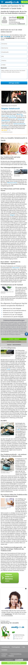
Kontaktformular (8, 614)
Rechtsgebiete (16, 647)
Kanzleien (4, 650)
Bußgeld (12, 215)
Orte (24, 647)
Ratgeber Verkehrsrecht (10, 108)
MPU (22, 116)
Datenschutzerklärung (16, 654)
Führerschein (15, 267)
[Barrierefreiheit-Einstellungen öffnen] (26, 333)
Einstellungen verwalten (14, 342)
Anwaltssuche (6, 647)
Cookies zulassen (14, 339)
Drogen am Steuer (10, 116)
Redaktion (11, 656)
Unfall (8, 369)
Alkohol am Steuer (12, 182)
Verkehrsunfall (12, 117)
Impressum (4, 654)
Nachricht (4, 68)
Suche (26, 2)
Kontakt (20, 17)
